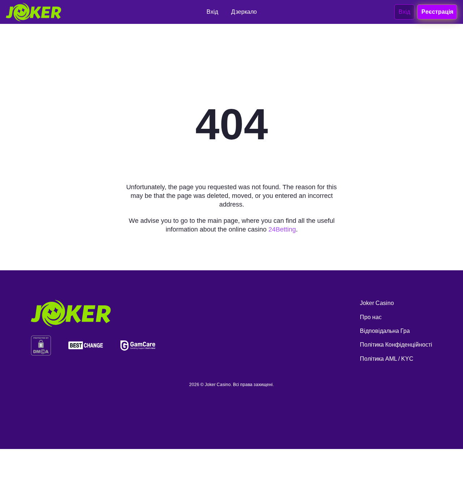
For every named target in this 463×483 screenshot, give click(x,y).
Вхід (404, 12)
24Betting (282, 229)
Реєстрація (437, 11)
